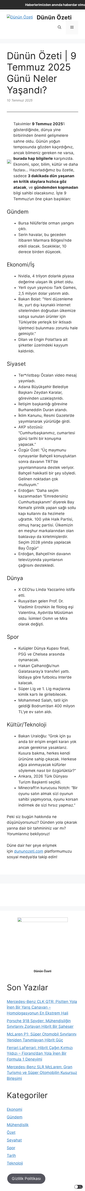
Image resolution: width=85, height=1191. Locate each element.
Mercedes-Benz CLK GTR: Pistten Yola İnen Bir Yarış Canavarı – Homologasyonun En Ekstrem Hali (42, 1007)
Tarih (11, 1155)
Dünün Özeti (54, 17)
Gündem (14, 1117)
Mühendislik (18, 1125)
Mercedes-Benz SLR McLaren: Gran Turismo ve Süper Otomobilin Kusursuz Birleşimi (42, 1073)
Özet (11, 1132)
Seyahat (14, 1140)
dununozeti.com (28, 851)
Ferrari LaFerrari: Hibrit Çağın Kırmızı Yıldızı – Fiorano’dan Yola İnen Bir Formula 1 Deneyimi (40, 1053)
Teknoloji (15, 1163)
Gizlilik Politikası (26, 1178)
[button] (59, 27)
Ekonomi (14, 1109)
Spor (11, 1148)
